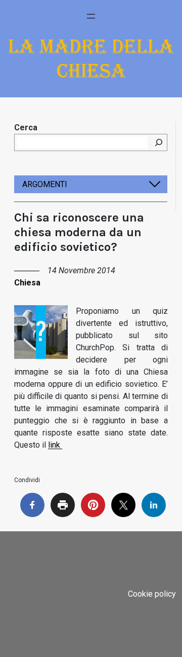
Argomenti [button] (44, 184)
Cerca (25, 127)
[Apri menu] (91, 16)
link (55, 445)
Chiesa (27, 282)
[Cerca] (159, 142)
